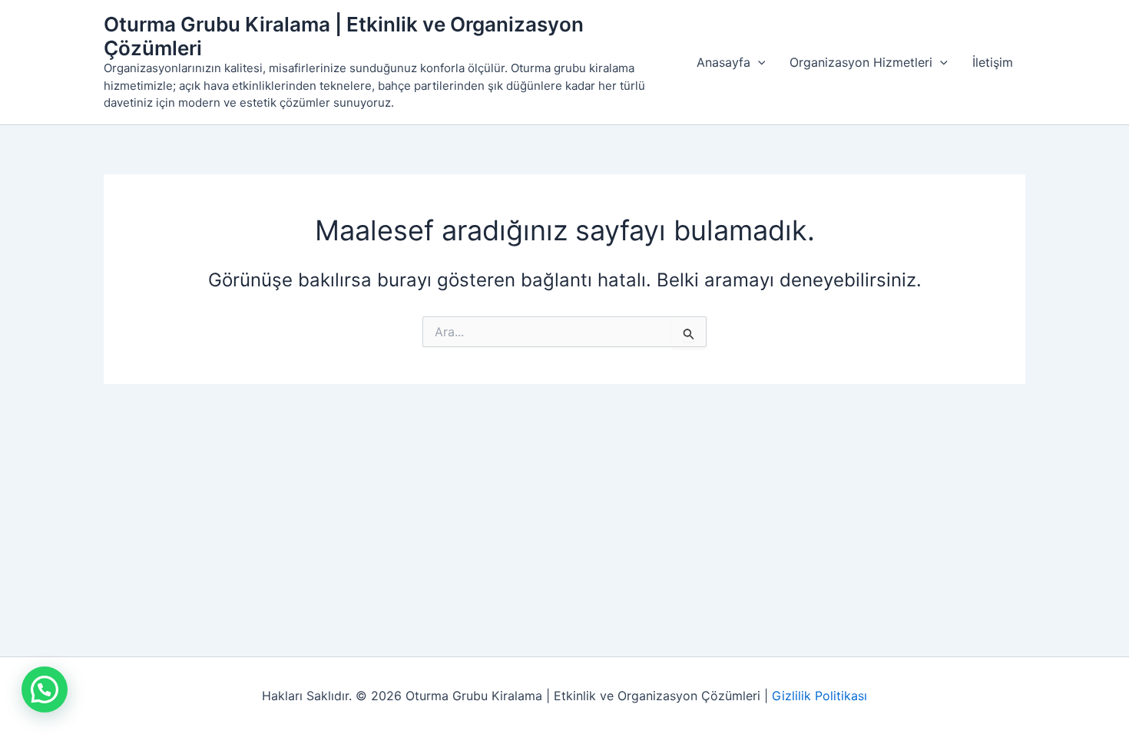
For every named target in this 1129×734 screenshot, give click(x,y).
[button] (758, 62)
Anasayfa (723, 62)
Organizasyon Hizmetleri (861, 62)
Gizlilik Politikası (819, 695)
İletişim (992, 62)
